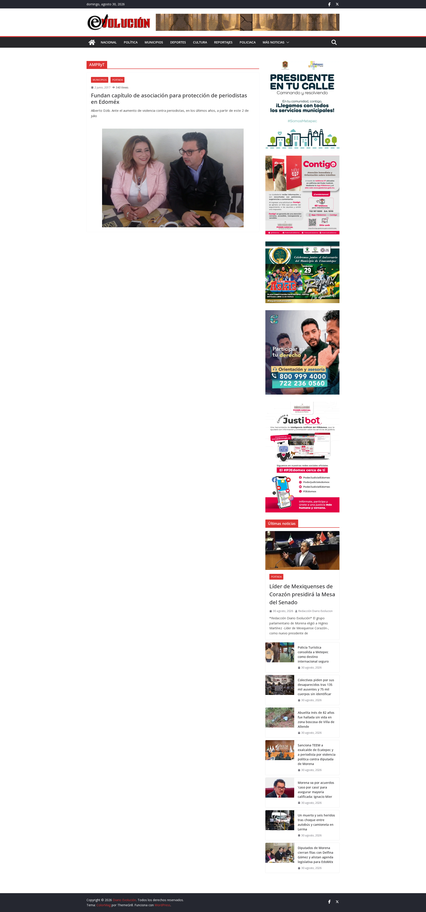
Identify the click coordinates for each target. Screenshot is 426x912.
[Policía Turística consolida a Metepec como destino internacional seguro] (279, 657)
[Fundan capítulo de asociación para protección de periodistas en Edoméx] (173, 178)
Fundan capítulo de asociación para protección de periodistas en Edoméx (169, 98)
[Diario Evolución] (92, 42)
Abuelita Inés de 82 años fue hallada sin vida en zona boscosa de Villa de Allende (316, 719)
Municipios (154, 42)
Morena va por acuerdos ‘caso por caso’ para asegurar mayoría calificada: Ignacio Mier (316, 790)
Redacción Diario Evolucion (315, 611)
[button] (286, 42)
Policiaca (248, 42)
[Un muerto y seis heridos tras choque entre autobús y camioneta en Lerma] (279, 825)
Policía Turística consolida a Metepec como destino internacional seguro (313, 654)
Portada (117, 79)
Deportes (178, 42)
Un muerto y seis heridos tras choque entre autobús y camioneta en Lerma (316, 822)
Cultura (200, 42)
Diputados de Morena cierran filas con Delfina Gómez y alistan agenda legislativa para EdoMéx (316, 855)
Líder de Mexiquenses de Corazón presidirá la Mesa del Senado (302, 594)
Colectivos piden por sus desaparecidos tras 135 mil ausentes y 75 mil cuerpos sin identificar (316, 687)
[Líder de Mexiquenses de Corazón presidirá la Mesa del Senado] (302, 550)
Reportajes (223, 42)
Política (131, 42)
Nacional (109, 42)
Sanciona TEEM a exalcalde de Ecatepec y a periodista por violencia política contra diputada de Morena (316, 754)
